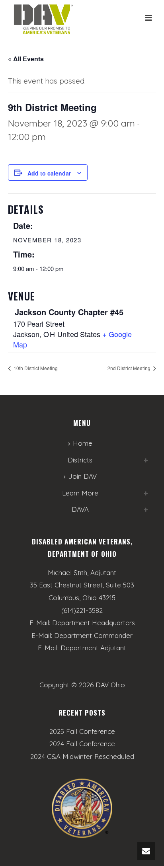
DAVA (80, 509)
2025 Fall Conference (82, 731)
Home (82, 443)
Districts (80, 460)
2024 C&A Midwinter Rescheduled (82, 756)
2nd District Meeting (129, 368)
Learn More (80, 493)
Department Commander (93, 635)
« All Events (26, 58)
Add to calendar (49, 173)
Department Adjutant (93, 648)
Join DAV (82, 476)
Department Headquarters (93, 622)
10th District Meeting (35, 368)
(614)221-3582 (82, 610)
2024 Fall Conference (82, 743)
